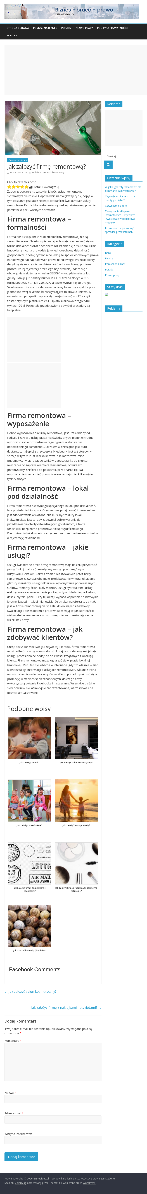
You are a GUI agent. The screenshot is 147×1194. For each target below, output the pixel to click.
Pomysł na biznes (45, 28)
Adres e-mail (13, 1113)
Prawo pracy (84, 28)
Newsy (109, 258)
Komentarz (13, 1041)
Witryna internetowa (18, 1134)
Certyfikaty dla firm (116, 205)
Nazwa (10, 1093)
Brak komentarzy (55, 172)
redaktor (37, 172)
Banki (108, 253)
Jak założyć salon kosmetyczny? (30, 991)
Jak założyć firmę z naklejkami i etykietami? (66, 1007)
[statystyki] (106, 295)
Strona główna (18, 28)
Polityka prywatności (112, 28)
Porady (66, 28)
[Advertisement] (75, 70)
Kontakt (13, 35)
